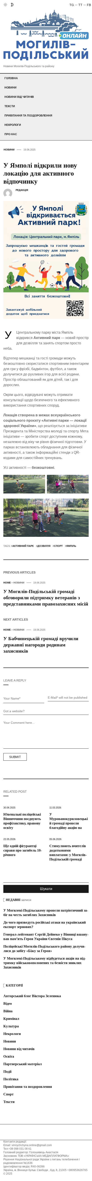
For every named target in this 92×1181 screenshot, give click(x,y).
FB (89, 5)
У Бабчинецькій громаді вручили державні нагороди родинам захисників (40, 645)
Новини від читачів (19, 96)
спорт (58, 546)
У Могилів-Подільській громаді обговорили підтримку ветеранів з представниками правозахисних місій (45, 598)
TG (71, 5)
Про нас (10, 134)
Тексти (9, 106)
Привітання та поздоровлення (28, 115)
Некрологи (12, 124)
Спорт (8, 1094)
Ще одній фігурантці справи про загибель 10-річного (22, 850)
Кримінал (11, 1019)
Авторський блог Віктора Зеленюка (32, 996)
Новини (10, 87)
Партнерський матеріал (22, 1064)
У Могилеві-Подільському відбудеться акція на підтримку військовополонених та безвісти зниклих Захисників (44, 962)
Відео (7, 1003)
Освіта (8, 1056)
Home (7, 582)
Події (7, 1071)
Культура (11, 1026)
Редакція (22, 190)
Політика (10, 1079)
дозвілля (43, 546)
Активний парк (23, 546)
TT (80, 5)
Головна (11, 78)
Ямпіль (71, 546)
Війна (8, 1011)
